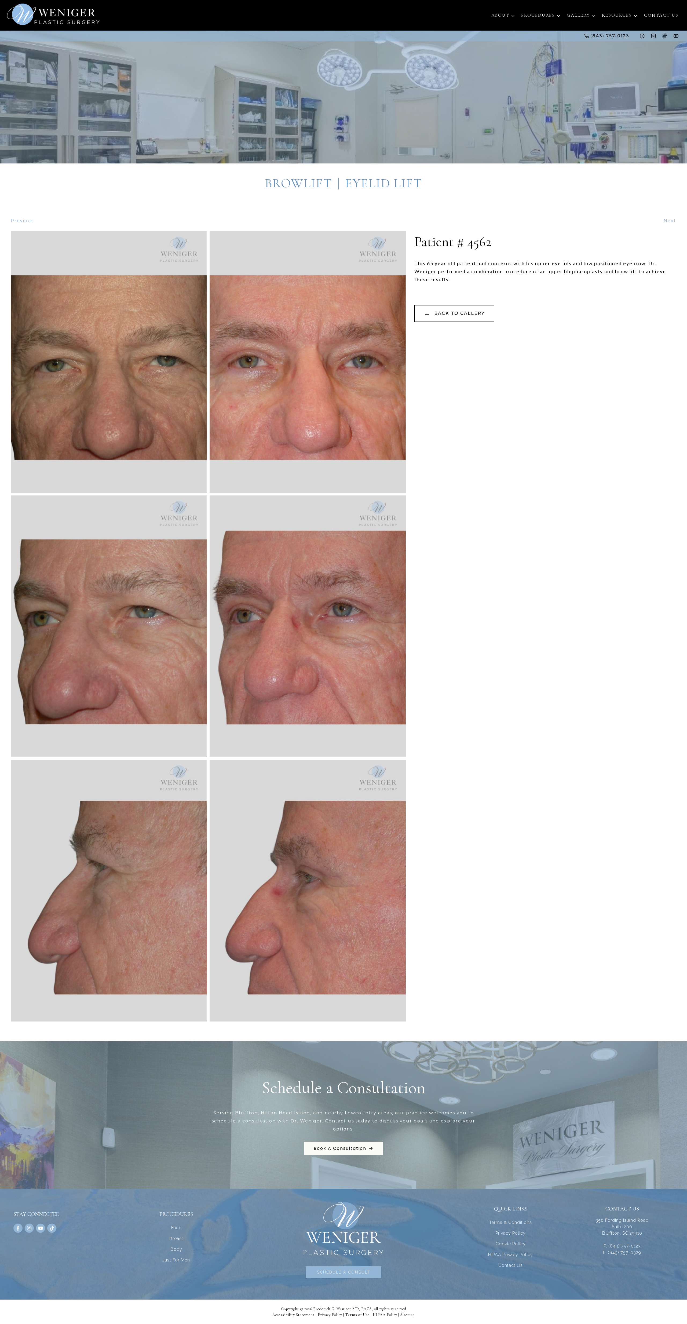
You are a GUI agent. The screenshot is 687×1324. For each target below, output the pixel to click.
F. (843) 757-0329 (622, 1252)
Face (176, 1227)
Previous (22, 220)
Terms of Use (357, 1314)
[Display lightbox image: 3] (109, 626)
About (500, 15)
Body (176, 1249)
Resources (617, 15)
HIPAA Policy (385, 1314)
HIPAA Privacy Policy (510, 1254)
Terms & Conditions (510, 1222)
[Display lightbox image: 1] (109, 362)
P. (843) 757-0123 (622, 1246)
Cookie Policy (511, 1243)
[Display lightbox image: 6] (308, 891)
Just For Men (176, 1260)
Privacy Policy (510, 1233)
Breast (176, 1238)
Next (670, 220)
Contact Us (661, 15)
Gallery (578, 15)
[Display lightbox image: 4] (308, 626)
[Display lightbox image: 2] (308, 362)
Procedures (538, 15)
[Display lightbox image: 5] (109, 891)
